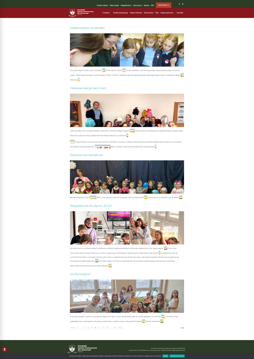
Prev (73, 328)
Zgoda (165, 356)
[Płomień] (81, 13)
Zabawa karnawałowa (86, 155)
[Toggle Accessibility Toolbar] (4, 349)
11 (99, 328)
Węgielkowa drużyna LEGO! (91, 206)
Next (120, 328)
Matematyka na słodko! (87, 28)
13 (107, 328)
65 (115, 328)
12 (103, 328)
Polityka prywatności (177, 356)
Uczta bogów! (80, 274)
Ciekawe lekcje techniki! (88, 88)
